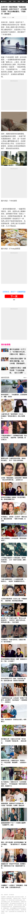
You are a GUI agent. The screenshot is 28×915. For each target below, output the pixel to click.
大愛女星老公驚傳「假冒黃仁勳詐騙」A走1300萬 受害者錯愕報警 (18, 361)
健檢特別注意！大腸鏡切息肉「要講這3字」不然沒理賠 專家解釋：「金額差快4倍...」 (13, 762)
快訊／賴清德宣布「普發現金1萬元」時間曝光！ (13, 720)
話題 (14, 1)
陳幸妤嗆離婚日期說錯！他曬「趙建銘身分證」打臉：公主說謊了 (14, 660)
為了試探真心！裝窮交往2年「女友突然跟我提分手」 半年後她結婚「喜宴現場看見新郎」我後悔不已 (14, 784)
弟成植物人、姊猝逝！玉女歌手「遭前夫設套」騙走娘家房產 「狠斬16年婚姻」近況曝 (14, 519)
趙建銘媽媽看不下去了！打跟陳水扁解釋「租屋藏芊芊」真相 (13, 824)
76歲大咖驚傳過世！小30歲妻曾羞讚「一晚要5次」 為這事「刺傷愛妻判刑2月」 (13, 580)
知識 (10, 1)
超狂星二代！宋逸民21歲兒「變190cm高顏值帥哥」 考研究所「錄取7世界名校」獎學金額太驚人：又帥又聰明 (13, 620)
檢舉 (13, 17)
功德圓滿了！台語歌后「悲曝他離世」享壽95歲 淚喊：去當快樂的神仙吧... (14, 886)
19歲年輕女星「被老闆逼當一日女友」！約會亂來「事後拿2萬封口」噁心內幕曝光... (13, 416)
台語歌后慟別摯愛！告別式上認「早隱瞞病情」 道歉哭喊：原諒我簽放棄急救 (14, 599)
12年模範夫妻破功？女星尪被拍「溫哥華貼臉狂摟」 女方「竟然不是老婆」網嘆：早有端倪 (14, 560)
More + (25, 377)
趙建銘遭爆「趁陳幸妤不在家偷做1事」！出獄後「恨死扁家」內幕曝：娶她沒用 (13, 804)
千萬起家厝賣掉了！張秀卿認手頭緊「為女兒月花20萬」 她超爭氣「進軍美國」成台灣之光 (14, 437)
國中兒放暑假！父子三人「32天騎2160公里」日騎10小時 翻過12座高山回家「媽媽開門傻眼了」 (18, 351)
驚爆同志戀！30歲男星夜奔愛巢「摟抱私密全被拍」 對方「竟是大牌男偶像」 (13, 459)
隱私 (2, 894)
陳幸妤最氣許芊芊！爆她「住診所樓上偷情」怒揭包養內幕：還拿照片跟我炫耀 (13, 679)
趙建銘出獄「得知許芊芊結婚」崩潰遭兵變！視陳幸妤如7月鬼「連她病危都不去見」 (13, 866)
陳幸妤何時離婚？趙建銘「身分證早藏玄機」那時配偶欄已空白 (13, 498)
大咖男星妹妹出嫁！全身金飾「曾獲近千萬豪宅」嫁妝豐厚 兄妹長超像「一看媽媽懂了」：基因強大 (14, 700)
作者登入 (4, 1)
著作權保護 (11, 894)
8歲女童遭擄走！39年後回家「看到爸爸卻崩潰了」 (13, 539)
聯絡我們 (6, 894)
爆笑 (23, 1)
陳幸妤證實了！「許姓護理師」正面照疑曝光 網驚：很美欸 (14, 395)
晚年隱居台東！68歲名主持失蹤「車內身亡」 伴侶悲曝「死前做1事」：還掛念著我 (13, 741)
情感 (19, 1)
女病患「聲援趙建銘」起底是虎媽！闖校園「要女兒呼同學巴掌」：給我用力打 (14, 479)
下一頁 (14, 296)
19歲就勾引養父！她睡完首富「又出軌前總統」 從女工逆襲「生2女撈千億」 (18, 370)
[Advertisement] (14, 96)
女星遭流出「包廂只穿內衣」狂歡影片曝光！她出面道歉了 (13, 640)
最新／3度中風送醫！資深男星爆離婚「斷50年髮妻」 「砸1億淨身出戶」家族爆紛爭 (13, 844)
